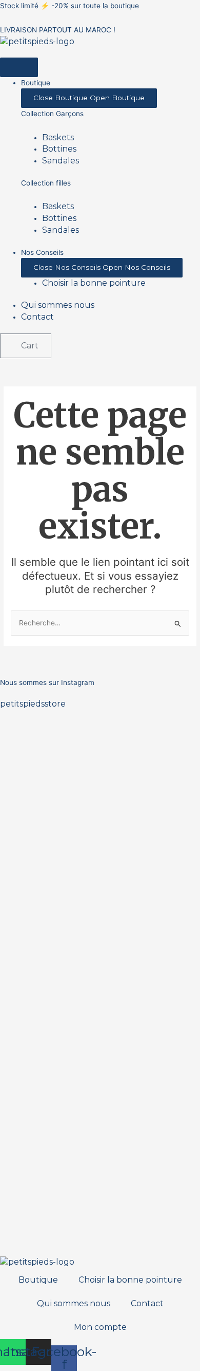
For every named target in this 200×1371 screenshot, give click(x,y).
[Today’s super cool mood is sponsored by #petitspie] (125, 1052)
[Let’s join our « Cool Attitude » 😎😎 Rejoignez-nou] (75, 797)
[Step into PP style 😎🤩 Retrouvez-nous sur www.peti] (25, 1029)
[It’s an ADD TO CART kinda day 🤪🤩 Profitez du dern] (125, 832)
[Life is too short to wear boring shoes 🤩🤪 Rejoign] (25, 809)
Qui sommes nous (73, 1303)
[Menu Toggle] (19, 67)
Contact (147, 1303)
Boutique (38, 1280)
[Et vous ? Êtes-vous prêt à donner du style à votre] (75, 1058)
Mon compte (100, 1327)
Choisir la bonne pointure (130, 1280)
